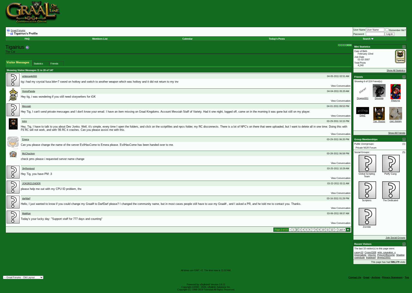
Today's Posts (277, 38)
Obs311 (372, 255)
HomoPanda (28, 91)
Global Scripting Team (367, 175)
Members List (100, 38)
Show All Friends (396, 133)
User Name (359, 29)
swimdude (359, 257)
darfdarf (26, 198)
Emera (25, 139)
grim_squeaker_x (386, 252)
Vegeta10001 (384, 257)
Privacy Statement (392, 277)
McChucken (28, 153)
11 (327, 229)
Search (367, 38)
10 (323, 229)
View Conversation (340, 86)
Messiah (26, 106)
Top (407, 277)
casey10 (358, 252)
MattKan (26, 213)
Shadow (400, 255)
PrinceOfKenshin (386, 255)
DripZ (362, 115)
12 (332, 229)
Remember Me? (397, 30)
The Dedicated (390, 200)
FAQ (27, 38)
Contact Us (354, 277)
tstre (24, 121)
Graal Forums (18, 30)
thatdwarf (371, 257)
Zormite (367, 227)
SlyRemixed (28, 168)
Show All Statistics (396, 70)
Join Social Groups (395, 237)
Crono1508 (370, 252)
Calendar (187, 38)
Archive (375, 277)
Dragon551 (362, 98)
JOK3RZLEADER (31, 183)
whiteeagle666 (29, 76)
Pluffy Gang (390, 174)
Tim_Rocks (379, 121)
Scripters (366, 200)
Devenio (379, 98)
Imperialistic (360, 255)
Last (341, 229)
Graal (366, 277)
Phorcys (395, 100)
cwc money (396, 121)
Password (358, 34)
